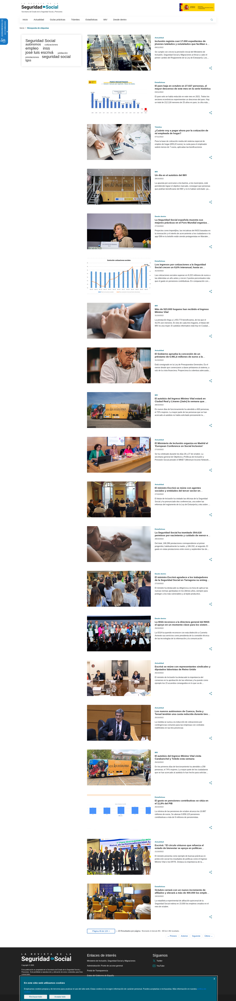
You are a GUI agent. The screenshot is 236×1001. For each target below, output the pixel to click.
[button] (210, 68)
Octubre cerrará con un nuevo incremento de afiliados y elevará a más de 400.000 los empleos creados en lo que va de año (182, 893)
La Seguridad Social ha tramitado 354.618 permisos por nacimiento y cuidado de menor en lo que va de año (182, 535)
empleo (31, 48)
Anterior (184, 936)
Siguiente (196, 936)
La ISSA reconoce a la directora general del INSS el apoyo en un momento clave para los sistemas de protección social (182, 625)
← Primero (172, 936)
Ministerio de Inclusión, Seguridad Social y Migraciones (111, 961)
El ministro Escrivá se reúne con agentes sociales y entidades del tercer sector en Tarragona (178, 491)
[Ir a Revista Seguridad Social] (44, 6)
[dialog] (118, 988)
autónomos (33, 44)
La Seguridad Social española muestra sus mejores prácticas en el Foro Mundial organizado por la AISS (182, 223)
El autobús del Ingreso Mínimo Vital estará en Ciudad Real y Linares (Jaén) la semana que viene (180, 401)
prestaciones (32, 57)
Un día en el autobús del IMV (171, 175)
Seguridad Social (40, 40)
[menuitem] (25, 20)
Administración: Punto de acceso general (105, 966)
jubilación (63, 53)
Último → (209, 936)
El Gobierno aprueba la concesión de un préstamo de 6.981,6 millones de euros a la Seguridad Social (179, 357)
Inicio (22, 28)
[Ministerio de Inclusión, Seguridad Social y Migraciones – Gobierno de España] (196, 7)
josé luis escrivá (39, 52)
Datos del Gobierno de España (100, 975)
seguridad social (56, 56)
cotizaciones (51, 44)
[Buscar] (211, 19)
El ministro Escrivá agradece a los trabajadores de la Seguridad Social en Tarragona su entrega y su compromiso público (182, 580)
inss (46, 48)
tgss (28, 60)
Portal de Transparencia (97, 971)
